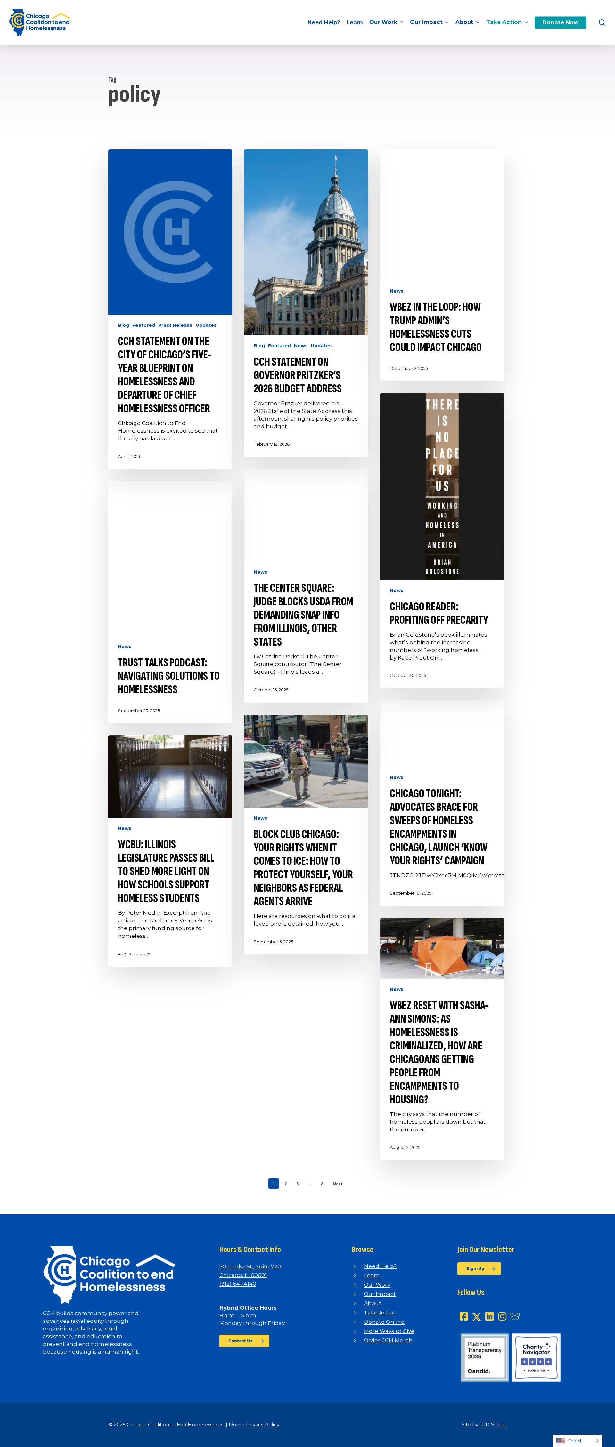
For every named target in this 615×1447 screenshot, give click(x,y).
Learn (372, 1275)
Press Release (175, 325)
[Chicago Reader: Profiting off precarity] (442, 540)
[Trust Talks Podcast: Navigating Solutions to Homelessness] (170, 602)
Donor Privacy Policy (254, 1424)
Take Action (380, 1312)
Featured (143, 325)
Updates (206, 325)
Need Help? (380, 1266)
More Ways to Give (389, 1331)
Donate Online (384, 1322)
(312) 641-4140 (237, 1284)
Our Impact (380, 1294)
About (372, 1303)
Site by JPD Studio (484, 1424)
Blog (123, 325)
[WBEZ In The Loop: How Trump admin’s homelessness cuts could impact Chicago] (442, 265)
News (301, 346)
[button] (244, 1341)
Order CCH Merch (388, 1340)
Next (338, 1183)
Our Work (377, 1285)
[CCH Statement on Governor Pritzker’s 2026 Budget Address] (306, 303)
